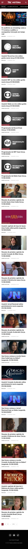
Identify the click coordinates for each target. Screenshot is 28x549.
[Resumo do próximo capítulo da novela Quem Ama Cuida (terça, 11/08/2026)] (14, 191)
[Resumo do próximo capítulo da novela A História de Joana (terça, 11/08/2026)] (14, 269)
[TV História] (14, 2)
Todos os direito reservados (15, 542)
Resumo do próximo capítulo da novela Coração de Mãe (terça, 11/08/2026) (12, 254)
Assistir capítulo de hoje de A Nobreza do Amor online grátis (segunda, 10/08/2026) (12, 488)
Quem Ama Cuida (6, 353)
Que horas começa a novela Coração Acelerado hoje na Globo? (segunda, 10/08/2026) (13, 462)
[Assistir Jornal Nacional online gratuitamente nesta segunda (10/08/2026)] (14, 295)
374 (13, 524)
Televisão (4, 405)
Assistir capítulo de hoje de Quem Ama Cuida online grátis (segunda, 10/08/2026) (13, 228)
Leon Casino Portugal (14, 540)
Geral (3, 24)
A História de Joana (7, 275)
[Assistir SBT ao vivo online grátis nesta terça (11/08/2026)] (14, 71)
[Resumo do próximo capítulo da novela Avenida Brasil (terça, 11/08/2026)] (14, 503)
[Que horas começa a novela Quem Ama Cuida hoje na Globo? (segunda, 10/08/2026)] (14, 347)
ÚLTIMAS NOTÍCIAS (13, 6)
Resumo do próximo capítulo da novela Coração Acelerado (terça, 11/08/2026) (13, 332)
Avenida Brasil (5, 509)
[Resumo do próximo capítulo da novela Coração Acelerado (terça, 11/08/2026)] (14, 321)
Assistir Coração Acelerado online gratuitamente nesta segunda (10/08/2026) (13, 384)
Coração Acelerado (7, 327)
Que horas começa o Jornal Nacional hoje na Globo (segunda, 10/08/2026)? (13, 410)
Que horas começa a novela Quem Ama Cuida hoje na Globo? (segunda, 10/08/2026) (13, 358)
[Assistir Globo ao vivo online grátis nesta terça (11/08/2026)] (14, 95)
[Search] (26, 2)
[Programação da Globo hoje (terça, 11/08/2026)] (14, 167)
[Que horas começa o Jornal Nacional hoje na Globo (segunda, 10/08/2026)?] (14, 399)
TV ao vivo (4, 301)
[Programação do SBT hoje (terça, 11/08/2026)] (14, 143)
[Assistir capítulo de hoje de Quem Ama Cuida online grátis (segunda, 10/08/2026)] (14, 217)
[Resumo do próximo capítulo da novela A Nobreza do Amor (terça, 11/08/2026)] (14, 425)
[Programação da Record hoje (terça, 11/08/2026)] (14, 119)
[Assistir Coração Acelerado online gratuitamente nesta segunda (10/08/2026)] (14, 373)
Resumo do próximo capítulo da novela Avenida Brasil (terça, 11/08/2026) (12, 514)
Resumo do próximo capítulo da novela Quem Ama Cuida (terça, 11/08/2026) (12, 202)
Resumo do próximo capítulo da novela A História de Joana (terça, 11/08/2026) (13, 280)
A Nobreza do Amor (7, 431)
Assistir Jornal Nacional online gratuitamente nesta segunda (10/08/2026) (12, 306)
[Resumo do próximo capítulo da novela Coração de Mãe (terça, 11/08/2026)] (14, 243)
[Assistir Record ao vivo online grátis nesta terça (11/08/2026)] (14, 47)
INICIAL (3, 6)
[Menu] (2, 2)
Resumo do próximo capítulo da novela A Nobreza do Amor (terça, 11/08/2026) (13, 436)
